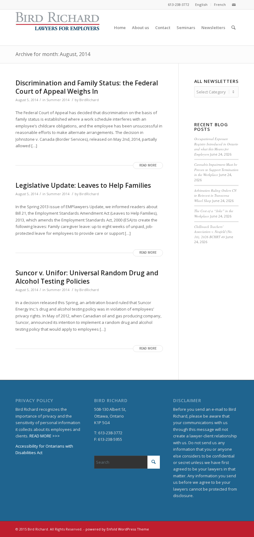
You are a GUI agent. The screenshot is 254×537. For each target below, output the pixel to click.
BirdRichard (89, 100)
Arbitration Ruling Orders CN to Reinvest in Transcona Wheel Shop (215, 195)
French (220, 4)
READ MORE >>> (44, 436)
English (201, 4)
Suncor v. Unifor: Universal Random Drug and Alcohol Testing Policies (86, 277)
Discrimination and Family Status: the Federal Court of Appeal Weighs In (86, 87)
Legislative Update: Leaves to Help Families (83, 185)
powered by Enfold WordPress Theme (117, 529)
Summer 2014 (57, 100)
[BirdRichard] (57, 27)
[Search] (233, 27)
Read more (147, 165)
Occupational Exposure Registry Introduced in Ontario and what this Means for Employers (216, 146)
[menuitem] (201, 4)
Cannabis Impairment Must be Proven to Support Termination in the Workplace (216, 169)
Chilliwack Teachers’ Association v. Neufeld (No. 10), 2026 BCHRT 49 (213, 231)
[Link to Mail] (234, 4)
